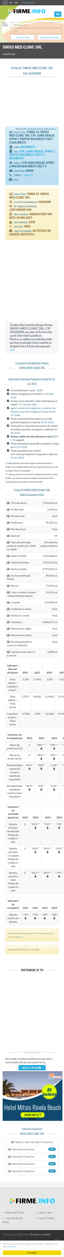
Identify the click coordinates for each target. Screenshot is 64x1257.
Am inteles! (32, 1252)
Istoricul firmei (30, 1067)
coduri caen (45, 1212)
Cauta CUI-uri (28, 2)
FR (16, 2)
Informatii (11, 1246)
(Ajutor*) (28, 175)
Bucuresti (27, 147)
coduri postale (46, 1218)
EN (10, 2)
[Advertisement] (32, 103)
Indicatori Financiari (33, 1149)
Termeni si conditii (40, 1234)
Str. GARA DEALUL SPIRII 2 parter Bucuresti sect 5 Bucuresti (32, 154)
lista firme (9, 53)
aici (12, 350)
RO (5, 2)
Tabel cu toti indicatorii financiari (33, 1142)
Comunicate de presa (13, 1220)
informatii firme (15, 1212)
